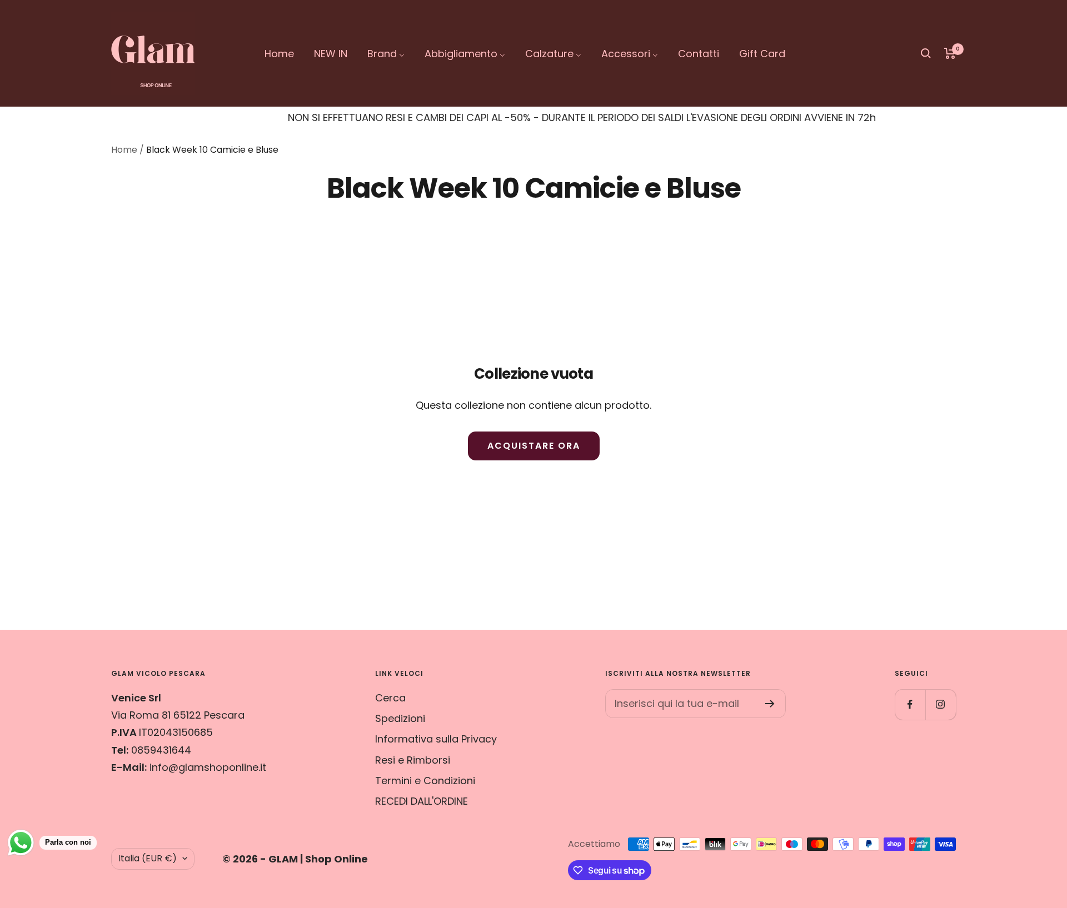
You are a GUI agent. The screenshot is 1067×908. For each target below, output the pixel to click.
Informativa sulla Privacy (436, 739)
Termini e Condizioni (425, 780)
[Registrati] (770, 704)
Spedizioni (400, 718)
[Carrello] (950, 53)
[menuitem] (279, 53)
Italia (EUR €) (147, 858)
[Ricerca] (926, 53)
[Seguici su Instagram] (940, 704)
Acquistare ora (533, 445)
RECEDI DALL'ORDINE (421, 801)
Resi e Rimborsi (412, 760)
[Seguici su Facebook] (910, 704)
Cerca (390, 698)
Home (124, 149)
